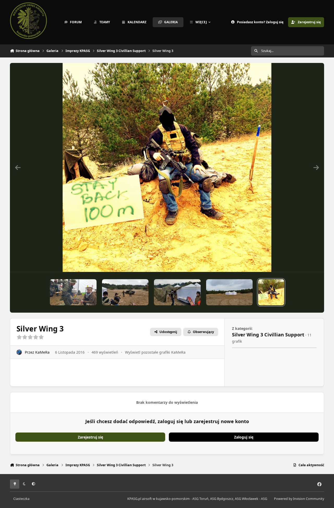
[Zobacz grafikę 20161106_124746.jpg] (177, 292)
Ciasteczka (21, 499)
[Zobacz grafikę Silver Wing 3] (229, 292)
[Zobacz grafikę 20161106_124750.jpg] (125, 292)
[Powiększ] (167, 167)
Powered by (299, 499)
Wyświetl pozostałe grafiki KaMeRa (155, 352)
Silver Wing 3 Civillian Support (268, 334)
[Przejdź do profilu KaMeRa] (19, 352)
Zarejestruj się (90, 437)
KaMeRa (42, 352)
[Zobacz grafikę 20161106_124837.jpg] (73, 292)
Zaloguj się (243, 437)
